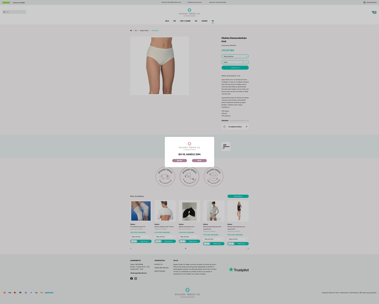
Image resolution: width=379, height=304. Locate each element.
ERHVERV (179, 160)
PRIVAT (199, 160)
